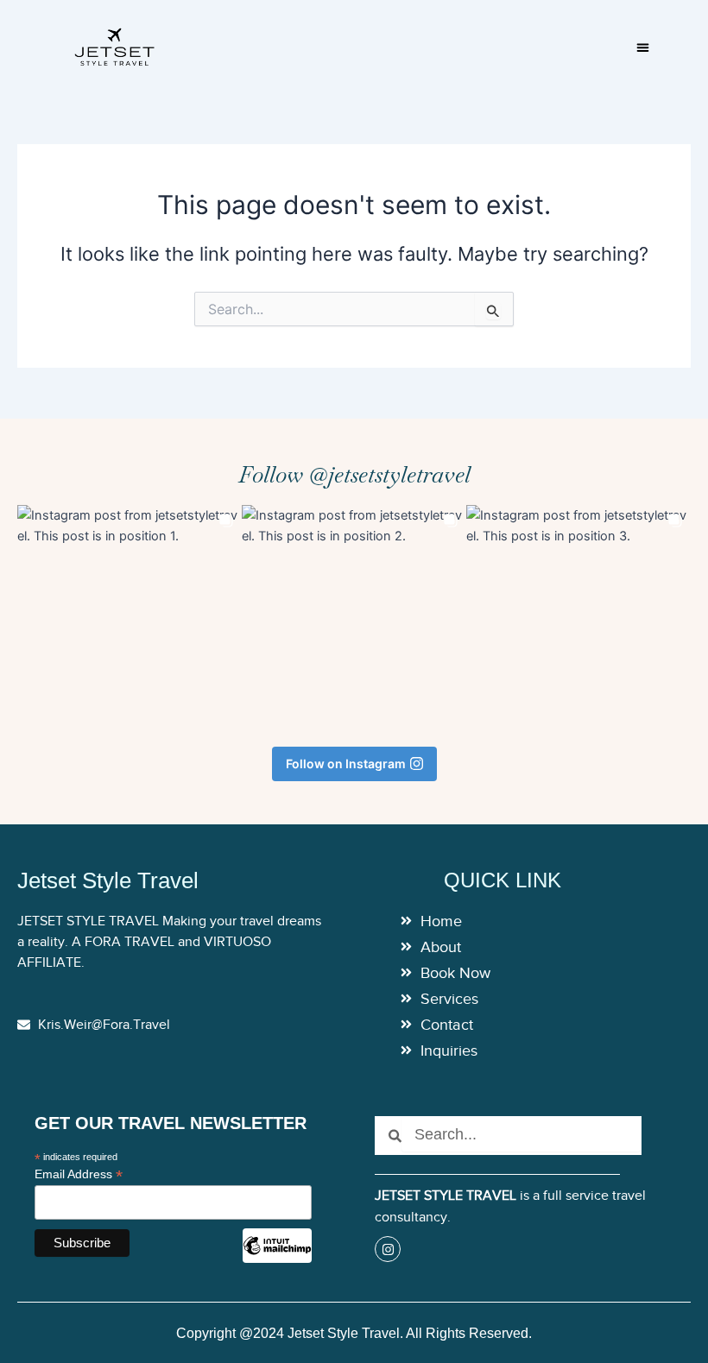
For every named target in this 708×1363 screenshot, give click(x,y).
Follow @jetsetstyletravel (354, 474)
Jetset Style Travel (108, 880)
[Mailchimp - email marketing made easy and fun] (277, 1258)
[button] (643, 47)
